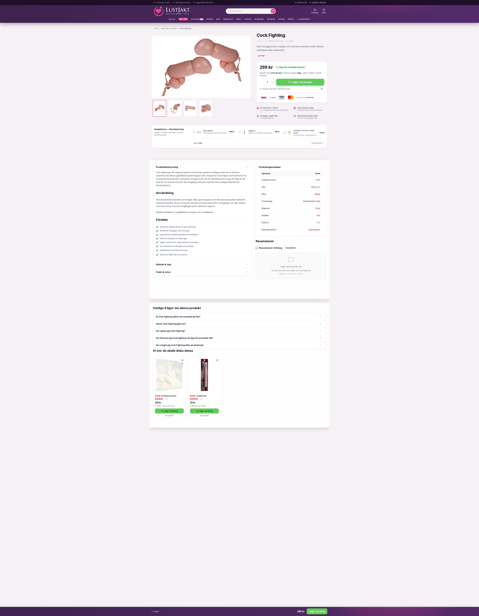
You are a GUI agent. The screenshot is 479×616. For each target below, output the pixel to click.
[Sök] (273, 11)
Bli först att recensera (276, 41)
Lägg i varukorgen (302, 82)
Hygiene (251, 130)
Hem (157, 28)
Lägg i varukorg (171, 411)
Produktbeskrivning (167, 167)
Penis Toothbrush (198, 396)
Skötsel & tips (163, 264)
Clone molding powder (165, 396)
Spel (318, 201)
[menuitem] (172, 19)
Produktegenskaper (270, 167)
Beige (317, 194)
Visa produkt (169, 415)
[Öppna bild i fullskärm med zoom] (247, 94)
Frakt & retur (163, 272)
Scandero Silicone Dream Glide (304, 131)
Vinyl (318, 208)
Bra (318, 215)
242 (312, 187)
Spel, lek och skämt (169, 28)
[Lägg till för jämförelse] (182, 365)
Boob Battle (208, 130)
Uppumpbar (314, 229)
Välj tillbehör (316, 143)
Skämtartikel (309, 201)
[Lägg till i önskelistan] (321, 88)
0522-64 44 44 (302, 3)
